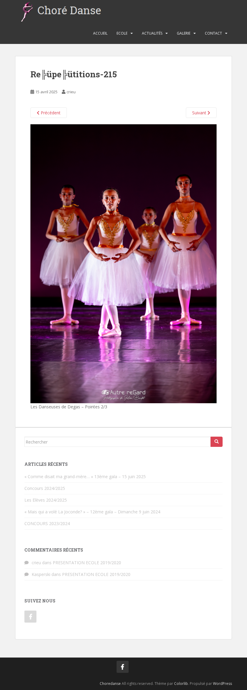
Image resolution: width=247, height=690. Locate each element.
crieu (71, 91)
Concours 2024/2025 (44, 488)
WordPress (222, 683)
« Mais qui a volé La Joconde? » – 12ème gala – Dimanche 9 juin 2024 (92, 512)
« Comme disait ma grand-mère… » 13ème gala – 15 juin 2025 (85, 476)
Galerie (183, 33)
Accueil (100, 33)
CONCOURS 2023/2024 (47, 523)
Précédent (50, 113)
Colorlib (181, 683)
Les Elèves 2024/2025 (45, 500)
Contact (213, 33)
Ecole (122, 33)
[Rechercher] (217, 442)
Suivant (200, 113)
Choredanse (110, 683)
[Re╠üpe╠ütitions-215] (123, 263)
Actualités (152, 33)
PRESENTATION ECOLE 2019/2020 (87, 562)
